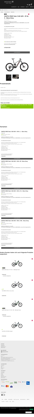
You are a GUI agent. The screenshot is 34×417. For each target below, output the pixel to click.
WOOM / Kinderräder (16, 399)
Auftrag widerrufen (28, 412)
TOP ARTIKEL (2, 372)
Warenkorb (2, 375)
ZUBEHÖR (28, 399)
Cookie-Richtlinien (13, 408)
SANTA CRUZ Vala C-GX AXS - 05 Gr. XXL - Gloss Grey (15, 221)
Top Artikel (3, 401)
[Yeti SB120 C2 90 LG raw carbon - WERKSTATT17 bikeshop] (17, 284)
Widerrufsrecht (3, 377)
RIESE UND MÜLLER (22, 399)
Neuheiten (7, 401)
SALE (10, 401)
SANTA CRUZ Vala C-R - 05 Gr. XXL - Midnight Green (11, 310)
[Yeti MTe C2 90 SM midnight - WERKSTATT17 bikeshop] (17, 325)
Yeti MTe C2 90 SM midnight (7, 331)
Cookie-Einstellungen (22, 409)
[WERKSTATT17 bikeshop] (9, 2)
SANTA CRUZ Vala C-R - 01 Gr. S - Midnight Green (11, 269)
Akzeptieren (31, 409)
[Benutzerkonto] (29, 5)
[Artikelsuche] (27, 5)
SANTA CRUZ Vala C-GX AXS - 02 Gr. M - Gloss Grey (14, 161)
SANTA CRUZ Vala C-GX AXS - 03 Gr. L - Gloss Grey (14, 131)
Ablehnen (27, 409)
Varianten (12, 12)
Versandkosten (14, 43)
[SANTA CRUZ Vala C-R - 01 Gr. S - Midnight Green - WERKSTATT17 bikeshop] (17, 263)
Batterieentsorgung (3, 376)
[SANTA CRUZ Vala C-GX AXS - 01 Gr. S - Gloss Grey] (17, 64)
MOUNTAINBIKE (10, 399)
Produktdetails (7, 12)
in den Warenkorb (17, 52)
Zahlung (2, 373)
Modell (2, 12)
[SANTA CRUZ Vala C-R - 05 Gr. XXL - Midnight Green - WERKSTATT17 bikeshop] (17, 304)
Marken (13, 401)
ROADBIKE (5, 399)
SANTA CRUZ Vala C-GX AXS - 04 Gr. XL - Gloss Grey (14, 191)
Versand (2, 374)
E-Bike (2, 399)
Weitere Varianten (7, 316)
